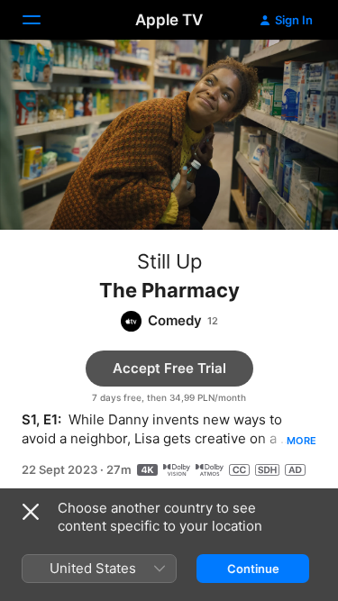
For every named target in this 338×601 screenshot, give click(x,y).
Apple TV (169, 20)
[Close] (31, 512)
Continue (253, 568)
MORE (301, 440)
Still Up (169, 261)
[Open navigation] (42, 20)
